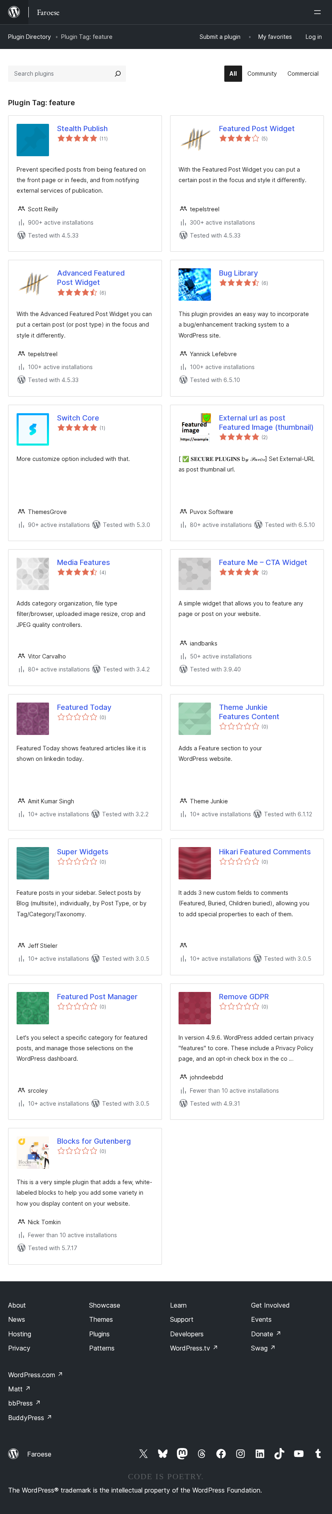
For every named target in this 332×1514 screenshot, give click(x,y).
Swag (263, 1348)
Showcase (104, 1305)
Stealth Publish (82, 128)
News (16, 1319)
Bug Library (238, 273)
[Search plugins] (118, 74)
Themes (101, 1319)
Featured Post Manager (97, 996)
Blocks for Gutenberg (94, 1141)
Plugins (99, 1334)
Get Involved (270, 1305)
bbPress (24, 1403)
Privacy (19, 1348)
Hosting (19, 1334)
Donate (266, 1334)
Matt (19, 1389)
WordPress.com (35, 1375)
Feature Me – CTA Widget (263, 562)
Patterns (102, 1348)
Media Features (83, 562)
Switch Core (78, 418)
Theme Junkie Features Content (249, 712)
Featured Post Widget (257, 128)
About (17, 1305)
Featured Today (84, 707)
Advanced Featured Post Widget (91, 278)
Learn (178, 1305)
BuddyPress (30, 1418)
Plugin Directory (29, 36)
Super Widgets (83, 851)
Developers (187, 1334)
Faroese (39, 1454)
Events (261, 1319)
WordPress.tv (194, 1348)
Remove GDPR (244, 996)
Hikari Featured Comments (265, 851)
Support (182, 1319)
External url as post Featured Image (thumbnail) (266, 422)
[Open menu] (319, 12)
